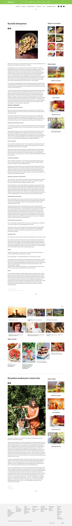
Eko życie (33, 511)
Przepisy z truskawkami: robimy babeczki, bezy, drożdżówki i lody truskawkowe (27, 366)
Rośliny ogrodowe (27, 509)
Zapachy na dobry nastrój (56, 353)
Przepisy (59, 517)
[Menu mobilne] (5, 2)
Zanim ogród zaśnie (56, 131)
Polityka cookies (10, 513)
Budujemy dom (18, 511)
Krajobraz (42, 511)
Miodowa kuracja (56, 114)
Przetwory (59, 514)
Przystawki (59, 509)
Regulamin (9, 511)
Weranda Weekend (31, 6)
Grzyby (42, 510)
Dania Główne (59, 511)
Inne (58, 515)
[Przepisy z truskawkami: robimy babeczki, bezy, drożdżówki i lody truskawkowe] (28, 352)
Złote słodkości (56, 97)
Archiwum (9, 510)
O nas (8, 509)
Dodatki (58, 513)
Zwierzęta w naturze (44, 509)
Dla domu (34, 510)
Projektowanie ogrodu (26, 513)
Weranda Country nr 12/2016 (55, 352)
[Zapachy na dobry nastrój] (57, 347)
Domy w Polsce (18, 508)
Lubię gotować (10, 363)
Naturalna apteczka (35, 509)
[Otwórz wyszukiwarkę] (63, 2)
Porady (25, 510)
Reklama (9, 515)
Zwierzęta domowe (44, 508)
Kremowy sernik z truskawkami (11, 365)
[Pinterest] (64, 6)
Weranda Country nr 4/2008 (56, 112)
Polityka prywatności (11, 512)
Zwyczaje (50, 509)
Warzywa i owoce (27, 508)
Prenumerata (60, 518)
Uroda (33, 508)
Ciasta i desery (59, 512)
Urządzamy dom (18, 510)
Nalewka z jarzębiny (56, 80)
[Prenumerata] (62, 523)
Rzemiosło (50, 508)
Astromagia (38, 6)
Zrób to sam (51, 510)
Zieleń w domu (26, 511)
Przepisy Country (56, 78)
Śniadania (58, 508)
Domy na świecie (18, 509)
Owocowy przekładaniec (42, 362)
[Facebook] (58, 6)
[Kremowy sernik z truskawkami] (14, 352)
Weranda (24, 6)
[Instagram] (61, 6)
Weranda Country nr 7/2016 (41, 360)
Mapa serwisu (10, 514)
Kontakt (9, 516)
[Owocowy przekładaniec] (43, 351)
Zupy (58, 510)
